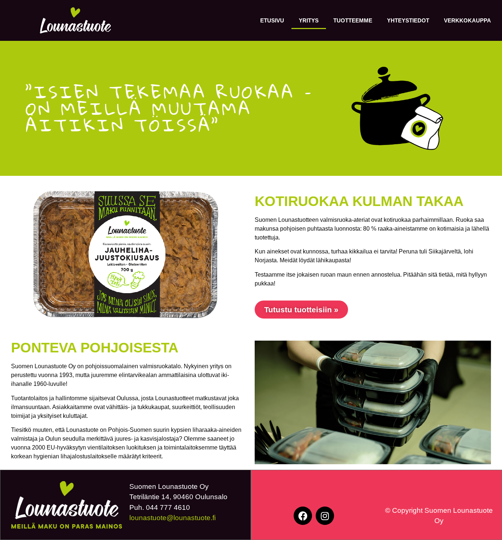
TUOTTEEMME (352, 20)
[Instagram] (325, 516)
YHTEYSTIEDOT (408, 20)
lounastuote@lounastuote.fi (172, 518)
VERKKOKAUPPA (467, 20)
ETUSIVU (272, 20)
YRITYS (309, 20)
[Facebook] (303, 516)
